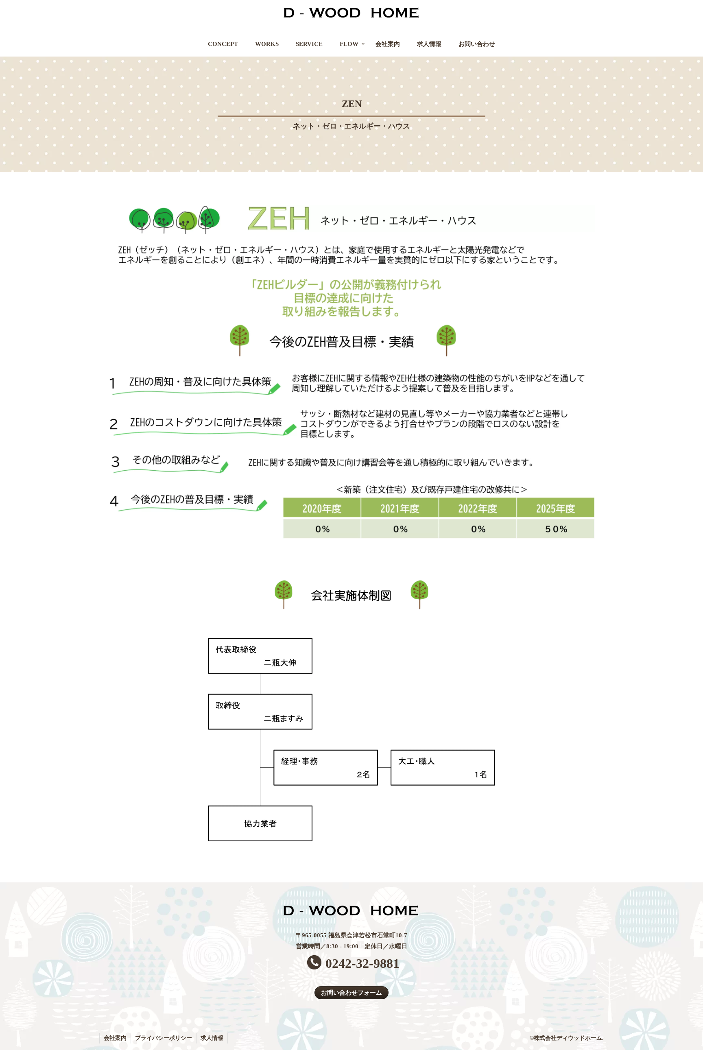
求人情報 (212, 1038)
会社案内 (115, 1038)
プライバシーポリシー (163, 1038)
